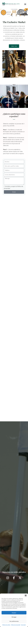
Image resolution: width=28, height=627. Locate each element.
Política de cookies (6, 624)
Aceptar (14, 612)
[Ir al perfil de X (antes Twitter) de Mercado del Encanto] (20, 577)
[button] (25, 595)
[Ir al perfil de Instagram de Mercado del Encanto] (8, 577)
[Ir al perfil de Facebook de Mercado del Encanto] (14, 577)
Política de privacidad (15, 624)
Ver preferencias (14, 621)
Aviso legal (23, 624)
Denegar (14, 617)
